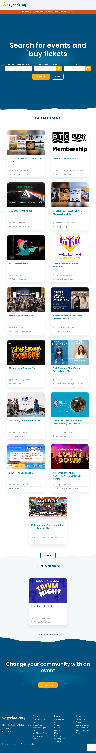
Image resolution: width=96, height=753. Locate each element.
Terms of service (28, 744)
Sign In (35, 739)
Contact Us (80, 719)
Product (36, 722)
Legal (15, 744)
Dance (57, 728)
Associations (59, 719)
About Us (5, 744)
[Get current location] (59, 68)
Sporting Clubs (60, 739)
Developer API (82, 728)
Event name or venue (18, 64)
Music (56, 733)
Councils (57, 725)
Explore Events (39, 719)
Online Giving (38, 725)
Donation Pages (39, 728)
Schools (57, 736)
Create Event (48, 685)
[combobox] (48, 68)
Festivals (57, 730)
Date (77, 64)
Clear (57, 77)
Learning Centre (82, 725)
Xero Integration (83, 730)
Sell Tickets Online (40, 733)
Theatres (58, 741)
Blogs (78, 722)
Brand (78, 733)
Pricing (35, 730)
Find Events (41, 77)
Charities (58, 722)
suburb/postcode (48, 64)
